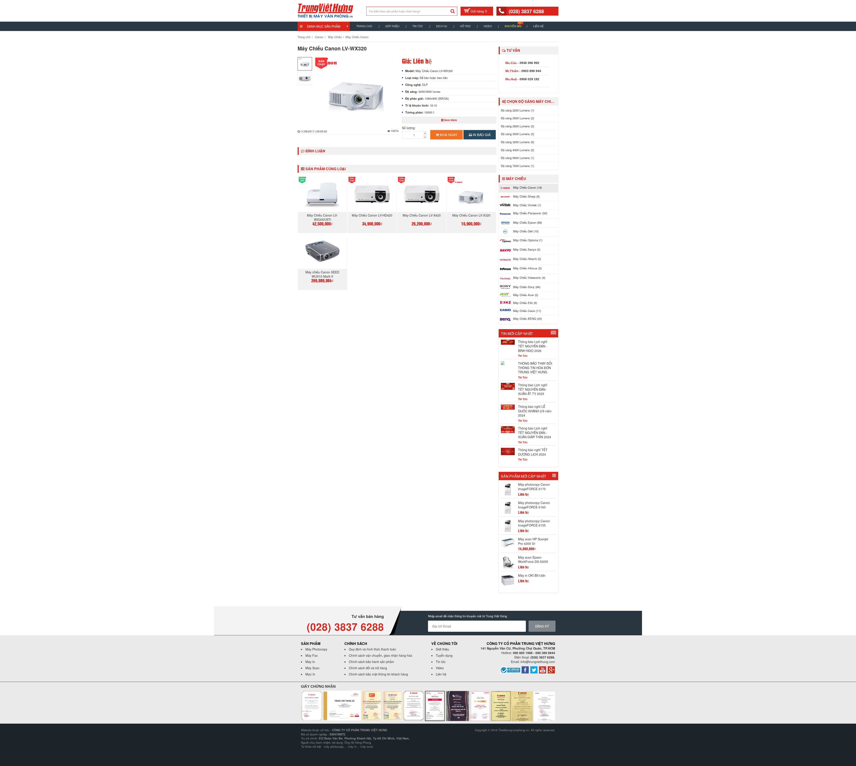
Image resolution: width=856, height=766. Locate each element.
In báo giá (481, 134)
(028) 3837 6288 (526, 11)
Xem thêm (450, 120)
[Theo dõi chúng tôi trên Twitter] (534, 669)
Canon (319, 37)
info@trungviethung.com (538, 661)
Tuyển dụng (444, 655)
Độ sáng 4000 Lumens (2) (517, 150)
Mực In (310, 674)
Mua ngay (448, 134)
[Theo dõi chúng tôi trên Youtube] (542, 669)
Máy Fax (311, 655)
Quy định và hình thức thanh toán (372, 649)
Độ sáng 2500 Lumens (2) (517, 118)
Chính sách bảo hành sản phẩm (371, 661)
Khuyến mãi (513, 26)
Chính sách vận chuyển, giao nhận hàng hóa (380, 655)
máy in (352, 746)
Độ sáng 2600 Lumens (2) (517, 126)
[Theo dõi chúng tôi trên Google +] (551, 669)
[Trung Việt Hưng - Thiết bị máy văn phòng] (325, 10)
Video (488, 26)
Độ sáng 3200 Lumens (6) (517, 142)
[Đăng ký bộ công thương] (510, 669)
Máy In (310, 661)
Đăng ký (542, 626)
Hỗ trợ (465, 26)
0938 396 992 (529, 63)
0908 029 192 (529, 79)
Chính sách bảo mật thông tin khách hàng (378, 674)
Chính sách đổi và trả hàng (368, 668)
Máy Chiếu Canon (357, 37)
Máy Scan (312, 668)
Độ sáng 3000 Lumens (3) (517, 134)
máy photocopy (334, 746)
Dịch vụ (441, 26)
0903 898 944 (531, 71)
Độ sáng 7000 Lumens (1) (517, 166)
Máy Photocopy (316, 649)
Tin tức (441, 661)
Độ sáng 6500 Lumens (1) (517, 158)
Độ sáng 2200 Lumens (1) (517, 110)
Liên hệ (538, 26)
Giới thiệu (392, 26)
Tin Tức (417, 26)
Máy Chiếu (335, 37)
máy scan (366, 746)
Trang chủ (364, 26)
